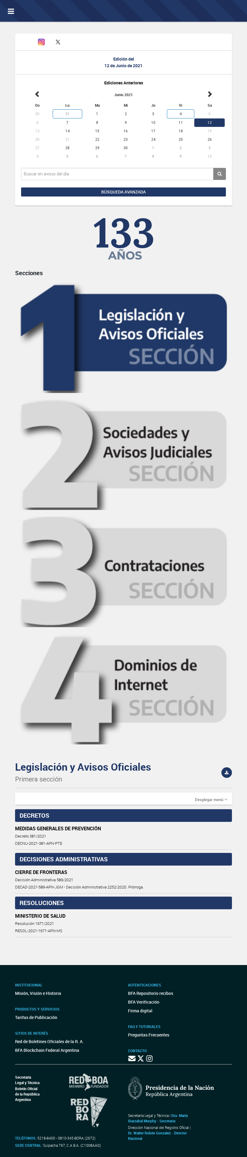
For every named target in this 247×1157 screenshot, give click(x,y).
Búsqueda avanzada (123, 192)
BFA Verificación (143, 1002)
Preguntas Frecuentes (148, 1035)
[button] (211, 799)
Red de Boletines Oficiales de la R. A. (49, 1041)
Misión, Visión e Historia (38, 993)
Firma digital (140, 1011)
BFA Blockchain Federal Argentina (47, 1050)
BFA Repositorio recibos (150, 993)
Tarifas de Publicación (36, 1017)
